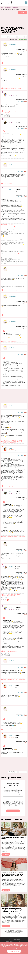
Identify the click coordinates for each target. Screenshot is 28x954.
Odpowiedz (22, 12)
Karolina (11, 566)
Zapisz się (13, 811)
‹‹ (8, 36)
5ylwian (10, 93)
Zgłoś (25, 51)
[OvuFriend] (6, 3)
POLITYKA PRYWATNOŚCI (16, 939)
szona (10, 121)
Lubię (22, 51)
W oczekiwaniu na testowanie (11, 7)
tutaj (4, 807)
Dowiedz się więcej (14, 948)
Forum (2, 7)
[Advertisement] (14, 20)
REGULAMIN (18, 941)
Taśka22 (10, 189)
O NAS (9, 939)
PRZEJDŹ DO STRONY (14, 951)
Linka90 (10, 448)
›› (25, 36)
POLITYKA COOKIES (9, 941)
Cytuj (18, 51)
